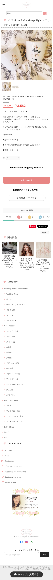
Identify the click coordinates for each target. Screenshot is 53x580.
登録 (44, 555)
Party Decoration (11, 400)
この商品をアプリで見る (26, 198)
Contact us (9, 461)
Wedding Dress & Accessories (16, 289)
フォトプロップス (13, 411)
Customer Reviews (13, 477)
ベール (8, 299)
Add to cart (26, 180)
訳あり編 (9, 390)
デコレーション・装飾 (14, 416)
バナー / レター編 (13, 374)
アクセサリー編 (12, 379)
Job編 (8, 347)
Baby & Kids (9, 427)
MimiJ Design (10, 482)
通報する (45, 233)
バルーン (9, 405)
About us (8, 450)
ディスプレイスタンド (14, 384)
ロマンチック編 (12, 331)
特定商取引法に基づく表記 (15, 471)
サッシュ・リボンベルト (15, 305)
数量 (4, 158)
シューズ (9, 315)
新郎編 (8, 352)
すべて (8, 217)
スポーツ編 (10, 342)
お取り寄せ (10, 395)
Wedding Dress (12, 294)
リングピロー (11, 310)
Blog (7, 456)
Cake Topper (9, 326)
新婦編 (8, 358)
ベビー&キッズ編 (12, 363)
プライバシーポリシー (13, 466)
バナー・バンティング (14, 421)
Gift (5, 437)
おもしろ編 (10, 336)
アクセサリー (11, 320)
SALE (6, 432)
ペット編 (9, 368)
